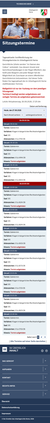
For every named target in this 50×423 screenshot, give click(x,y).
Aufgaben (7, 369)
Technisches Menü (23, 4)
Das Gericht (8, 361)
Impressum (6, 414)
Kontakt (6, 378)
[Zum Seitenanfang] (46, 350)
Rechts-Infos (8, 386)
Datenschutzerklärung (11, 407)
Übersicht (6, 401)
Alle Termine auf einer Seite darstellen (27, 341)
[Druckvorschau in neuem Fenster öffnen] (42, 350)
